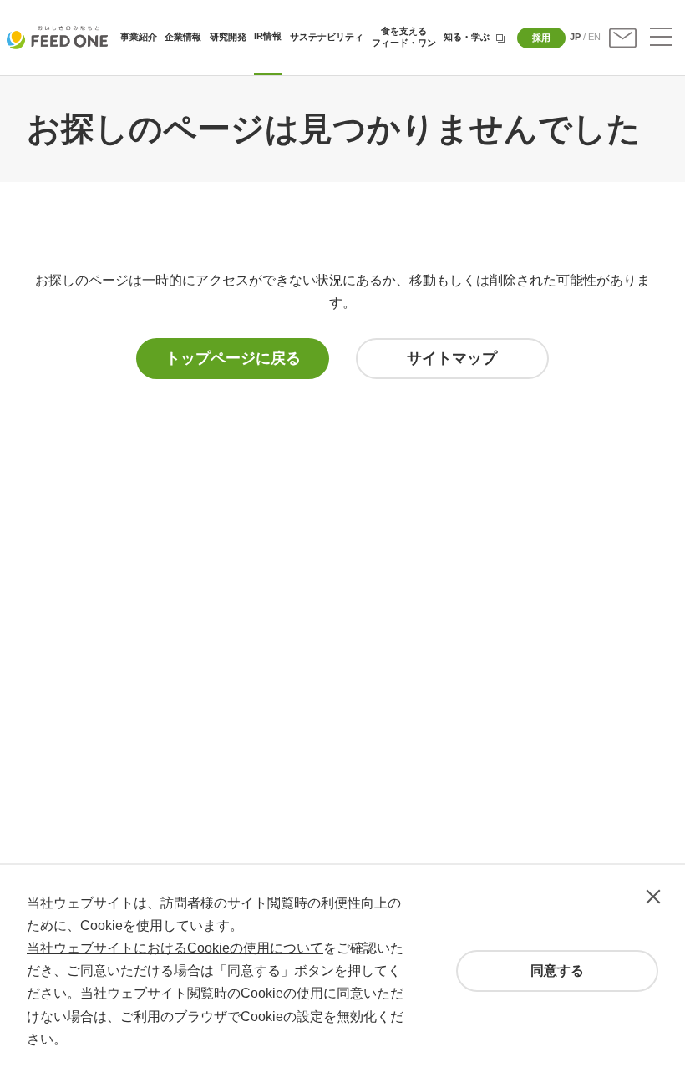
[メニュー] (661, 38)
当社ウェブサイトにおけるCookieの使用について (175, 948)
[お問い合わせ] (623, 38)
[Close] (653, 897)
